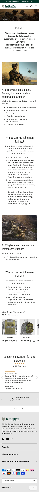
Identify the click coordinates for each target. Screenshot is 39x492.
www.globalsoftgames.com (19, 257)
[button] (31, 6)
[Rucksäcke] (27, 327)
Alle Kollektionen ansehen (10, 315)
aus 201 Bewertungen (19, 366)
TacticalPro (9, 487)
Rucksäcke (27, 337)
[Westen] (9, 327)
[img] (19, 364)
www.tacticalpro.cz (14, 204)
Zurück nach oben (19, 409)
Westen (10, 337)
